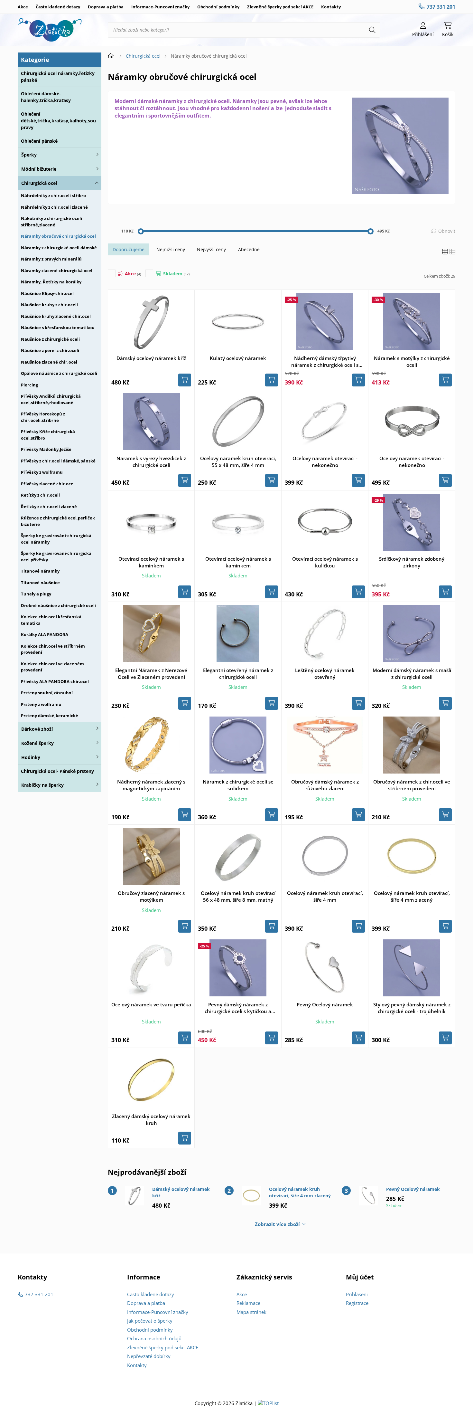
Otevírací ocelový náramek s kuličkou (325, 562)
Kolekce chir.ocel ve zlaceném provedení (52, 667)
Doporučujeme (128, 249)
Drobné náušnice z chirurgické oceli (58, 605)
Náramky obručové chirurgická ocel (58, 236)
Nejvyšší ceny (211, 249)
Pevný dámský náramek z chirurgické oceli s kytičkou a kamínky (238, 1008)
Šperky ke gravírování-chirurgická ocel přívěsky (56, 556)
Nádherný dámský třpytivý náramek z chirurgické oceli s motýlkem (324, 361)
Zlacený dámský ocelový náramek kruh (151, 1119)
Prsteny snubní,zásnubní (47, 693)
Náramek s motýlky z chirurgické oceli (412, 361)
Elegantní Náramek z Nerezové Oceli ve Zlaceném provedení (151, 673)
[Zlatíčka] (50, 30)
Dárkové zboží (37, 729)
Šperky (29, 155)
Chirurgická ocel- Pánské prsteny (57, 771)
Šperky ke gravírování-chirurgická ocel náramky (56, 539)
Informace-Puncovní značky (160, 7)
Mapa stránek (251, 1312)
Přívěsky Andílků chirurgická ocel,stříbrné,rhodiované (51, 399)
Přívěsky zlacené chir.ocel (48, 484)
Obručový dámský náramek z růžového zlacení (325, 785)
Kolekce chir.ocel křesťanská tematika (51, 620)
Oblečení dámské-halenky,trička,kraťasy (46, 96)
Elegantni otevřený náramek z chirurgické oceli (238, 673)
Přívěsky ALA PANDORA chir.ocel (55, 681)
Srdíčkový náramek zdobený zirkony (411, 562)
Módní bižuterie (38, 169)
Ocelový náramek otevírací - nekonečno (324, 461)
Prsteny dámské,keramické (49, 715)
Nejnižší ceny (170, 249)
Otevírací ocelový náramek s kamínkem (151, 562)
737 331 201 (441, 6)
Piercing (29, 385)
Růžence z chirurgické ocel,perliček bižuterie (58, 521)
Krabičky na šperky (42, 785)
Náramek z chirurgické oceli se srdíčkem (238, 785)
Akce (23, 7)
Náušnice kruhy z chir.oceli (49, 305)
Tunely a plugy (36, 594)
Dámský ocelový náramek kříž (151, 358)
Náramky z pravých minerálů (51, 259)
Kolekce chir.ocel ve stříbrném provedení (53, 649)
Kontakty (331, 7)
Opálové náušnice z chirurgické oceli (59, 373)
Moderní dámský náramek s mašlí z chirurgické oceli (412, 673)
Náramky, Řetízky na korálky (51, 282)
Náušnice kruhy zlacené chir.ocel (56, 316)
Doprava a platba (106, 7)
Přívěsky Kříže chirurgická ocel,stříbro (48, 435)
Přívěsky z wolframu (42, 472)
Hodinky (30, 757)
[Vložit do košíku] (184, 380)
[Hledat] (372, 30)
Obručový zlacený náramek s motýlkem (151, 896)
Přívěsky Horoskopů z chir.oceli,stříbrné (43, 417)
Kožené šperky (37, 743)
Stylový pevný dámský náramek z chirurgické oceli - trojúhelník (411, 1007)
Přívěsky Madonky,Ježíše (46, 449)
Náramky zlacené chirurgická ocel (56, 270)
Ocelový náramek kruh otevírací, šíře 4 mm (325, 896)
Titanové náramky (40, 571)
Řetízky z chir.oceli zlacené (49, 506)
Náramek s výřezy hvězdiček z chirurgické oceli (151, 461)
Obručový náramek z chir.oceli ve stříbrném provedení (411, 785)
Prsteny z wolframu (41, 704)
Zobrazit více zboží (277, 1224)
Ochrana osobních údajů (154, 1338)
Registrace (357, 1303)
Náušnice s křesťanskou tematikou (58, 327)
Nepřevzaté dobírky (149, 1356)
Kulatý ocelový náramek (238, 358)
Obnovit (446, 231)
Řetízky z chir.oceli (40, 495)
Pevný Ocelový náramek (325, 1004)
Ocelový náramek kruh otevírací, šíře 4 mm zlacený (412, 896)
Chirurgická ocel (39, 183)
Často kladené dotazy (58, 7)
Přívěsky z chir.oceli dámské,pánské (58, 461)
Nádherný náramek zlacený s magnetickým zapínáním (151, 785)
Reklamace (248, 1303)
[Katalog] (445, 252)
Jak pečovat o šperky (149, 1320)
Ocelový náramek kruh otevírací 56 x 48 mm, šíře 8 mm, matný (238, 896)
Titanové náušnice (40, 582)
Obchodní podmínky (218, 7)
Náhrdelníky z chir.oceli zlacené (54, 207)
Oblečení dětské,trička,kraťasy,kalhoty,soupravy (58, 120)
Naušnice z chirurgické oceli (50, 339)
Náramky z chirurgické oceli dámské (59, 248)
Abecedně (249, 249)
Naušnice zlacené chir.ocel (49, 362)
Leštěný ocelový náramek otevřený (325, 673)
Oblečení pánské (39, 141)
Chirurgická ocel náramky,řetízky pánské (58, 76)
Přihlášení (357, 1294)
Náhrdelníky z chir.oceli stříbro (53, 195)
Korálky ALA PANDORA (44, 634)
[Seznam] (452, 252)
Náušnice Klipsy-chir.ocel (47, 293)
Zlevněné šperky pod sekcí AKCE (280, 7)
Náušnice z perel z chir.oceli (50, 350)
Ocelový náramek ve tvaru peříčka (151, 1004)
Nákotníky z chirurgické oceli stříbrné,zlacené (51, 221)
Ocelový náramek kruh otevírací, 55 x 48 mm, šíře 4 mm (238, 461)
